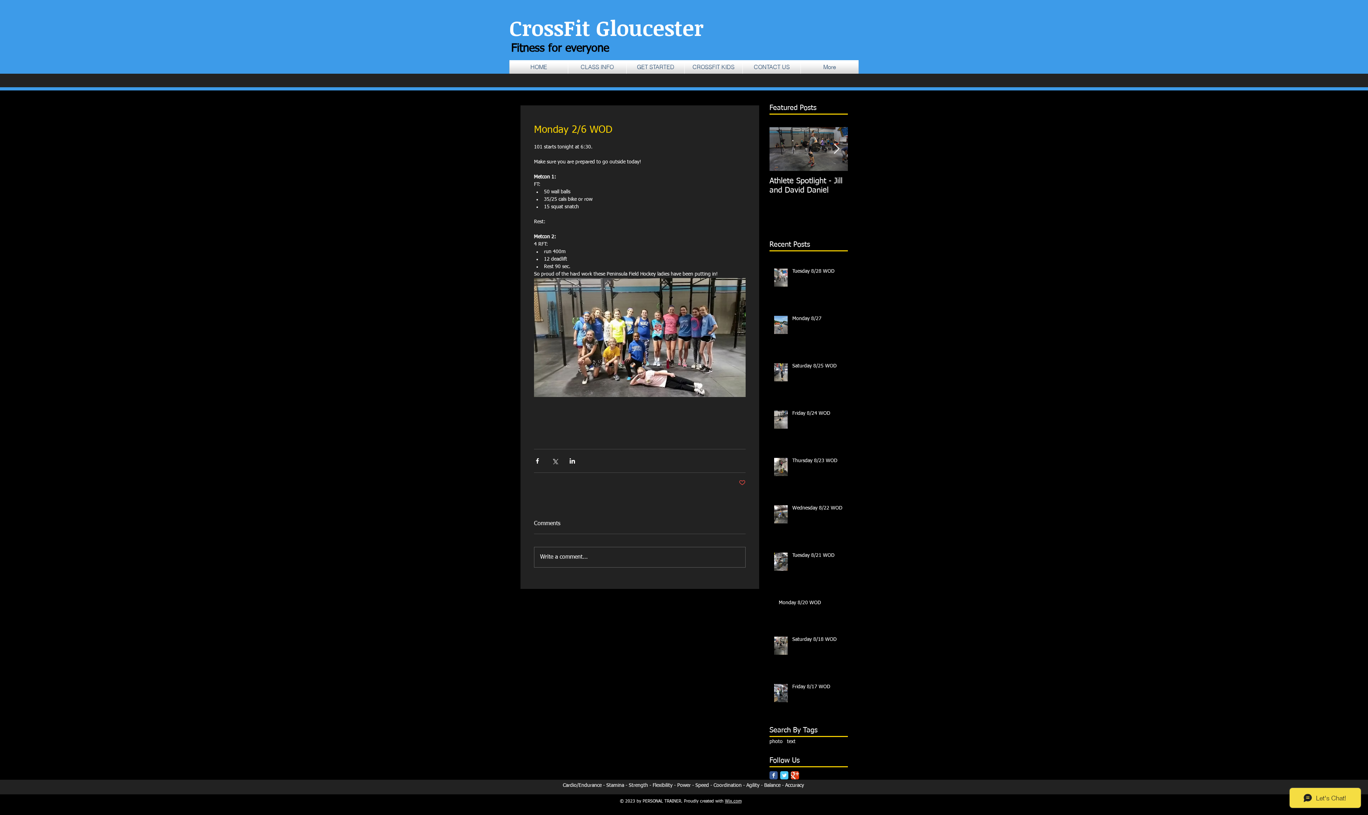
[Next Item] (836, 149)
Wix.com (733, 801)
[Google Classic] (795, 775)
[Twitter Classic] (784, 775)
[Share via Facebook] (537, 461)
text (791, 741)
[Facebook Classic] (774, 775)
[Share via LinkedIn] (572, 461)
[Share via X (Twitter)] (554, 461)
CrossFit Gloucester (606, 27)
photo (776, 741)
